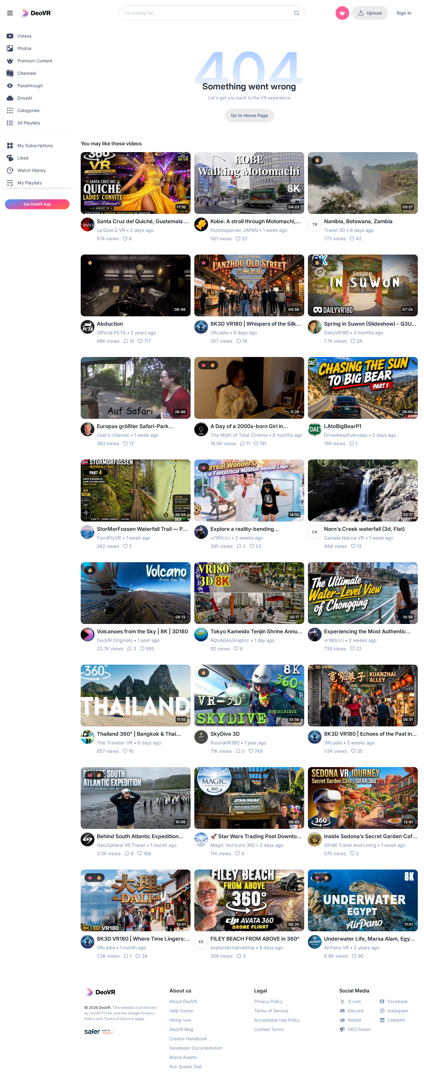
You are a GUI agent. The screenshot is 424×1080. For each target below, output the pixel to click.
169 (147, 853)
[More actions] (182, 161)
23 (258, 546)
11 (248, 443)
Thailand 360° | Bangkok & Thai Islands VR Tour (136, 734)
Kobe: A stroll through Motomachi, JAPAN (253, 221)
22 (244, 239)
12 (131, 443)
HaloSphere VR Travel (121, 845)
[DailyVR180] (315, 327)
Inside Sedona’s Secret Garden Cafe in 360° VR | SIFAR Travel (369, 836)
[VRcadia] (201, 327)
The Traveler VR (115, 743)
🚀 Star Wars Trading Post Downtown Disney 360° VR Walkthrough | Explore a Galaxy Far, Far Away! (257, 836)
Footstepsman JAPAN (234, 230)
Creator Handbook (188, 1038)
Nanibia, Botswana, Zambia (358, 221)
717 (147, 341)
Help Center (181, 1010)
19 (244, 341)
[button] (297, 13)
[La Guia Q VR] (87, 224)
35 (360, 751)
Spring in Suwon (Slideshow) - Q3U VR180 (368, 324)
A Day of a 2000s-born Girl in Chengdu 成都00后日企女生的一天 (252, 426)
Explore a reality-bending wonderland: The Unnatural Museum (256, 529)
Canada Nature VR (344, 538)
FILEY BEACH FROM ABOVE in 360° (255, 939)
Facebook (398, 1001)
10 (131, 341)
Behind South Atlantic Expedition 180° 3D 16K (137, 836)
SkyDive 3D (225, 734)
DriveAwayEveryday (346, 435)
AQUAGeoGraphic (229, 640)
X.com (354, 1001)
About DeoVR (183, 1001)
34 (144, 956)
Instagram (398, 1010)
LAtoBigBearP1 (342, 426)
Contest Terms (269, 1029)
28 (359, 341)
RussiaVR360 (224, 743)
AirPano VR (336, 948)
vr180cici (220, 538)
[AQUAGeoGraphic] (201, 634)
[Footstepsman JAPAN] (201, 224)
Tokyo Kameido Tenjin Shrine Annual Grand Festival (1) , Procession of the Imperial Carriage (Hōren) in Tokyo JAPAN (256, 631)
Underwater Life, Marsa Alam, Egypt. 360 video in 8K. (370, 939)
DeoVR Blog (181, 1029)
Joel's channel (113, 435)
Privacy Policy (268, 1001)
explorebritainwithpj (232, 948)
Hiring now (180, 1020)
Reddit (354, 1020)
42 (359, 239)
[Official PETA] (87, 327)
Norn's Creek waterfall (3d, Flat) (364, 529)
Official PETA (111, 333)
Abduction (110, 324)
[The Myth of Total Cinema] (201, 429)
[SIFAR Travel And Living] (315, 839)
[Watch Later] (171, 161)
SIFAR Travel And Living (350, 845)
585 (150, 649)
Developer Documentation (195, 1048)
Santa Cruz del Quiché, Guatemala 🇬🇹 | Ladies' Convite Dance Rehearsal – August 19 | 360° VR (144, 221)
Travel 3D (334, 230)
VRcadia (219, 333)
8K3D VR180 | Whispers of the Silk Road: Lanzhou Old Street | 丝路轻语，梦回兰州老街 (253, 324)
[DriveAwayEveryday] (315, 429)
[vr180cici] (201, 532)
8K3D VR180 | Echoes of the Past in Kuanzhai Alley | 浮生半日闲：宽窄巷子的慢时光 (371, 734)
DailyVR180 (336, 333)
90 (360, 956)
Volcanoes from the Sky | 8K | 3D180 (142, 631)
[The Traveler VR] (87, 737)
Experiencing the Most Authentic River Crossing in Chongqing (365, 631)
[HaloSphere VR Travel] (87, 839)
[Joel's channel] (87, 429)
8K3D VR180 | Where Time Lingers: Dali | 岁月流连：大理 (141, 939)
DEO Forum (359, 1029)
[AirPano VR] (315, 942)
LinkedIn (396, 1020)
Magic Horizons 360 (232, 845)
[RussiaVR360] (201, 737)
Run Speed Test (185, 1066)
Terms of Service (119, 1018)
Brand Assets (182, 1057)
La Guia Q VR (111, 230)
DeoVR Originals (115, 640)
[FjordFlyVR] (87, 532)
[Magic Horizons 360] (201, 839)
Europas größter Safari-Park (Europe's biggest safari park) (134, 426)
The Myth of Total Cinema (239, 435)
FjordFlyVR (109, 538)
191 (263, 443)
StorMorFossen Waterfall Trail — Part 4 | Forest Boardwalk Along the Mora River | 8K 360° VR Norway (143, 529)
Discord (355, 1010)
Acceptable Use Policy (277, 1020)
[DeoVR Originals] (87, 634)
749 (259, 751)
